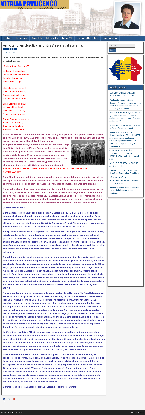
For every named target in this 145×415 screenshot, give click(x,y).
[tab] (4, 399)
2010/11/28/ (10, 52)
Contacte (8, 38)
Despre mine (21, 38)
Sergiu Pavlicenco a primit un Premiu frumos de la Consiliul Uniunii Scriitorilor (124, 190)
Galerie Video (52, 38)
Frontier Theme (137, 412)
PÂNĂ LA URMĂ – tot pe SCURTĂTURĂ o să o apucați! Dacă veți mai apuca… (124, 180)
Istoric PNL (67, 38)
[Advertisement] (125, 242)
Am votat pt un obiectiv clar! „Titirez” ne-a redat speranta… (43, 45)
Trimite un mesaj (110, 38)
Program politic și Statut (87, 38)
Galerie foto (37, 38)
